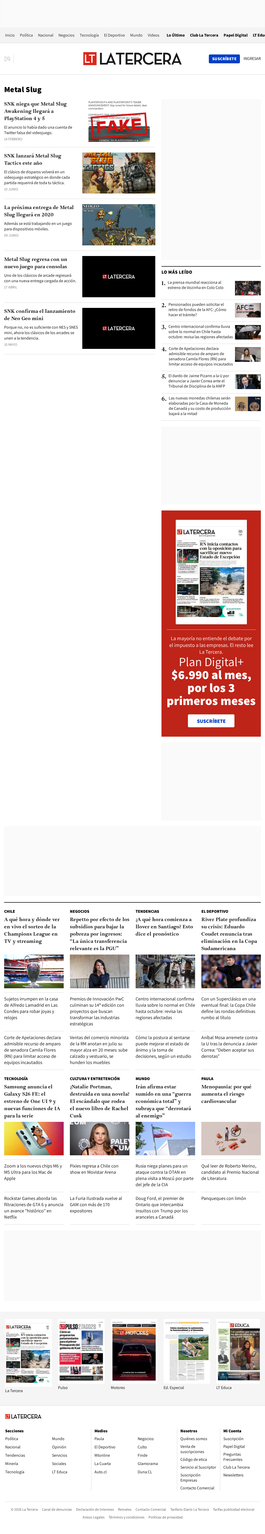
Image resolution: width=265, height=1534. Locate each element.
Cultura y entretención (95, 1078)
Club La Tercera (204, 35)
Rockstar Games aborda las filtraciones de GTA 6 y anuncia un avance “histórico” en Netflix (33, 1207)
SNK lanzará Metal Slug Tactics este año (32, 160)
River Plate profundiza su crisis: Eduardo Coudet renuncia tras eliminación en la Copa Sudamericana (229, 934)
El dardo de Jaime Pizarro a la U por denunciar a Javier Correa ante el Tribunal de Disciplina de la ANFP (198, 381)
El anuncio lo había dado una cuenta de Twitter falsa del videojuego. (38, 130)
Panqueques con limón (223, 1198)
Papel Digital (236, 35)
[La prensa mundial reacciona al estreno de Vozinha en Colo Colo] (248, 288)
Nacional (45, 35)
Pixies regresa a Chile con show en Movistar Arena (94, 1169)
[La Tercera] (28, 1385)
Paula (207, 1078)
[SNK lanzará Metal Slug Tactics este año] (118, 173)
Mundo (136, 35)
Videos (153, 35)
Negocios (66, 35)
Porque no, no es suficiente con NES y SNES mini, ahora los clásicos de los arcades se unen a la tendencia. (41, 332)
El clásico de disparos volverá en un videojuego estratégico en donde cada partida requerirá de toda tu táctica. (37, 177)
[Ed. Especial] (187, 1382)
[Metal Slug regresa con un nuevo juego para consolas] (118, 276)
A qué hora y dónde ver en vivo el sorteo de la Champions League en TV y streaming (32, 930)
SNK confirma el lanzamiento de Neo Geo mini (39, 315)
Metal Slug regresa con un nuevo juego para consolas (35, 263)
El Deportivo (114, 35)
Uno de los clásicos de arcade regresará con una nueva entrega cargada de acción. (40, 278)
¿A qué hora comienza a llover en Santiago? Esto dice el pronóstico (164, 927)
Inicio (10, 35)
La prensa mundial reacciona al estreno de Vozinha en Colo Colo (196, 285)
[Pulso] (81, 1382)
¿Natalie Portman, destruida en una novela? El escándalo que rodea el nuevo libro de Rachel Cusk (99, 1101)
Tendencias (147, 911)
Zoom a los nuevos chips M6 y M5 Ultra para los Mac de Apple (33, 1172)
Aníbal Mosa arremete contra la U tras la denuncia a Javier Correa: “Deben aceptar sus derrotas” (229, 1046)
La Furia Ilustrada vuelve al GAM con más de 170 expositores (96, 1204)
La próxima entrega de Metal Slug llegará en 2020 (39, 211)
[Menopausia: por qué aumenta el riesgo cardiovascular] (231, 1138)
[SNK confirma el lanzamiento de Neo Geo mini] (118, 328)
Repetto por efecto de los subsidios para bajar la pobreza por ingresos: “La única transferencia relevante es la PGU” (99, 934)
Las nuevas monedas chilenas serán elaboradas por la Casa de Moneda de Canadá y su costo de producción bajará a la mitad (200, 406)
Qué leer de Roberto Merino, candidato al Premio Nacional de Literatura (230, 1172)
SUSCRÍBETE (211, 721)
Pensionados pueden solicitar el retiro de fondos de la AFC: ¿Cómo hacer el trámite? (197, 309)
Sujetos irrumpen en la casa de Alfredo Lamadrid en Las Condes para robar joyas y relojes (31, 1008)
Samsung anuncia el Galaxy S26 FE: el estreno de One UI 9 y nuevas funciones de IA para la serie (32, 1101)
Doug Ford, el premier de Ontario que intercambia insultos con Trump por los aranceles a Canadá (162, 1207)
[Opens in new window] (134, 1382)
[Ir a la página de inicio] (132, 58)
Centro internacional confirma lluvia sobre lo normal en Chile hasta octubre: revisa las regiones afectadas (200, 332)
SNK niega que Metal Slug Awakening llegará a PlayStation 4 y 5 (35, 111)
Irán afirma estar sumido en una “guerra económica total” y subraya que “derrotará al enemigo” (163, 1101)
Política (26, 35)
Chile (9, 911)
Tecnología (89, 35)
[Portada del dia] (211, 621)
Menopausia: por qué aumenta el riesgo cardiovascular (226, 1094)
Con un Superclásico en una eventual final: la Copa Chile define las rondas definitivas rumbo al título (228, 1008)
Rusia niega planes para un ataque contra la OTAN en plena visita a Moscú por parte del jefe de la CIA (165, 1175)
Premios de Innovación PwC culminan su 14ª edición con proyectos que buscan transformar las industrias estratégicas (97, 1011)
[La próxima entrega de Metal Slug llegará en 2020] (118, 224)
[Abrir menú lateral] (9, 59)
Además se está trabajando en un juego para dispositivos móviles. (38, 226)
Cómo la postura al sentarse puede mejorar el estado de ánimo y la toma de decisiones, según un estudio (163, 1046)
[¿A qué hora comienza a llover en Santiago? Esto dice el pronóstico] (165, 971)
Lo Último (176, 35)
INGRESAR (252, 58)
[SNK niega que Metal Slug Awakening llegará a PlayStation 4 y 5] (118, 121)
